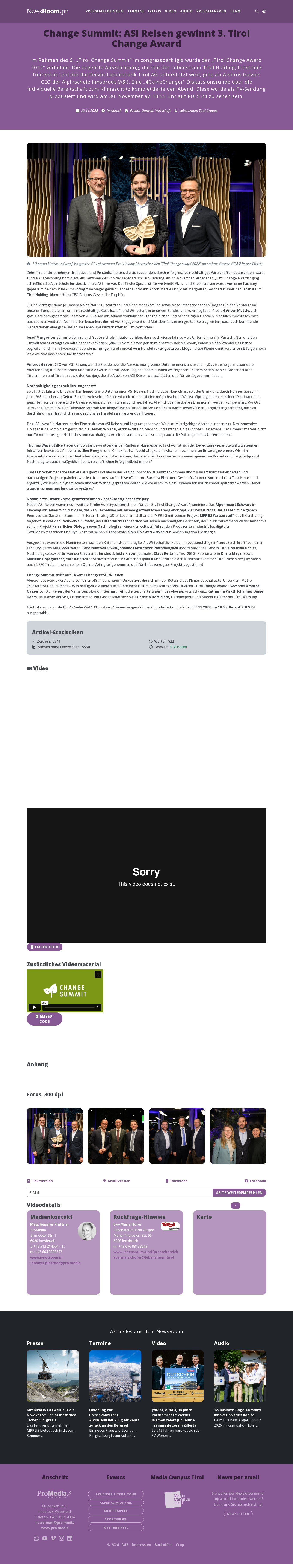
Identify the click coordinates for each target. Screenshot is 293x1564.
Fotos (155, 11)
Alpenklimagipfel (116, 1502)
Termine (136, 11)
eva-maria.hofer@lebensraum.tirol (143, 1257)
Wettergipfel (115, 1528)
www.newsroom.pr (46, 1257)
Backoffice (163, 1544)
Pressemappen (211, 11)
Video (171, 11)
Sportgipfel (116, 1519)
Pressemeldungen (105, 11)
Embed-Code (46, 947)
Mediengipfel (116, 1511)
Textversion (42, 1180)
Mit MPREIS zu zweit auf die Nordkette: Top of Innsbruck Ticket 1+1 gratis (51, 1414)
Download (179, 1180)
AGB (124, 1544)
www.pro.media (55, 1528)
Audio (186, 11)
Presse (35, 1343)
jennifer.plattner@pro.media (55, 1263)
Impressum (141, 1544)
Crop (180, 1544)
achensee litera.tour (116, 1494)
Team (235, 11)
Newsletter (238, 1514)
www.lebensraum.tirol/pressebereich (145, 1251)
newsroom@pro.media (54, 1522)
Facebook (258, 1180)
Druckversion (119, 1180)
